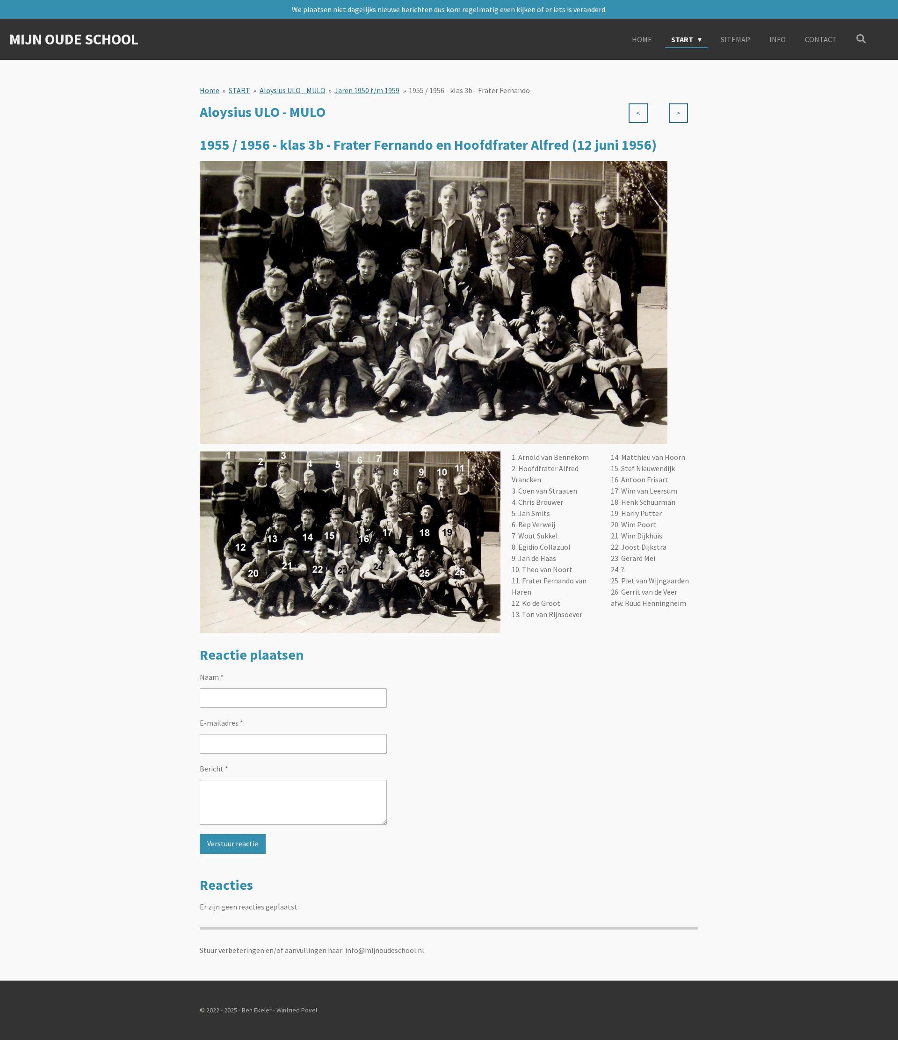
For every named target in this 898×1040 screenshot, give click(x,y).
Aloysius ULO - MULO (293, 90)
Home (209, 90)
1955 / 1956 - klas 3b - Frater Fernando (469, 90)
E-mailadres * (221, 722)
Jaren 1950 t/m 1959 (366, 90)
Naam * (212, 677)
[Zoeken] (861, 38)
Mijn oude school (73, 39)
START (239, 90)
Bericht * (214, 768)
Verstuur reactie (232, 843)
